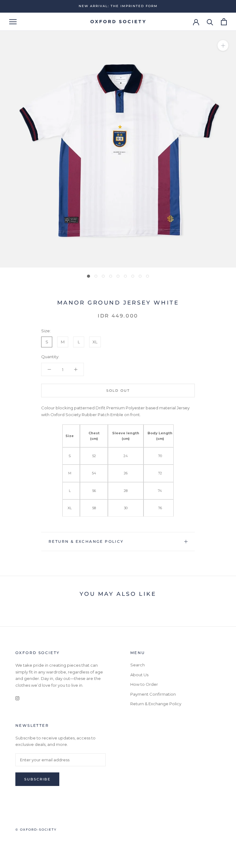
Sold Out (118, 390)
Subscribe (37, 779)
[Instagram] (17, 698)
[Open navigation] (13, 21)
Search (137, 664)
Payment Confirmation (153, 694)
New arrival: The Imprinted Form (118, 6)
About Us (139, 674)
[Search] (210, 21)
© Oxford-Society (36, 830)
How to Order (144, 684)
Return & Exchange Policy (86, 541)
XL (94, 341)
